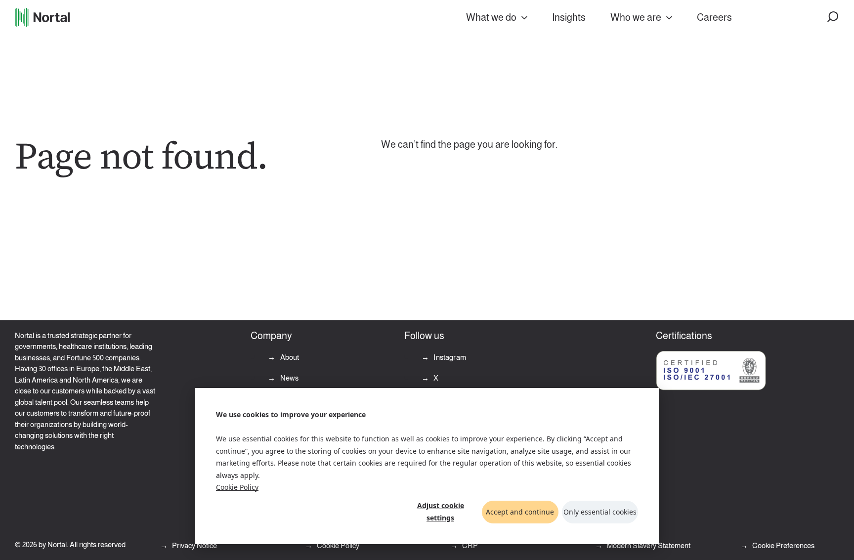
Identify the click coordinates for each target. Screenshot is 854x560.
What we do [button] (491, 17)
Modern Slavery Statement (647, 545)
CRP (469, 545)
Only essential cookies (600, 512)
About (288, 357)
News (288, 378)
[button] (833, 17)
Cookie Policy (237, 487)
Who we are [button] (635, 17)
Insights (569, 17)
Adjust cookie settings (440, 511)
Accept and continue (520, 512)
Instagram (449, 357)
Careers (714, 17)
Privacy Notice (194, 545)
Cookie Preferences (783, 545)
